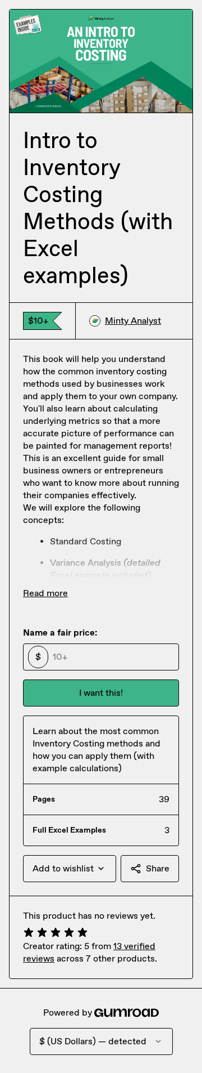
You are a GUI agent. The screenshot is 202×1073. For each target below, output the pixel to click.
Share (157, 868)
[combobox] (69, 868)
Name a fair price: (60, 632)
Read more (45, 593)
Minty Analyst (133, 320)
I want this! (101, 692)
